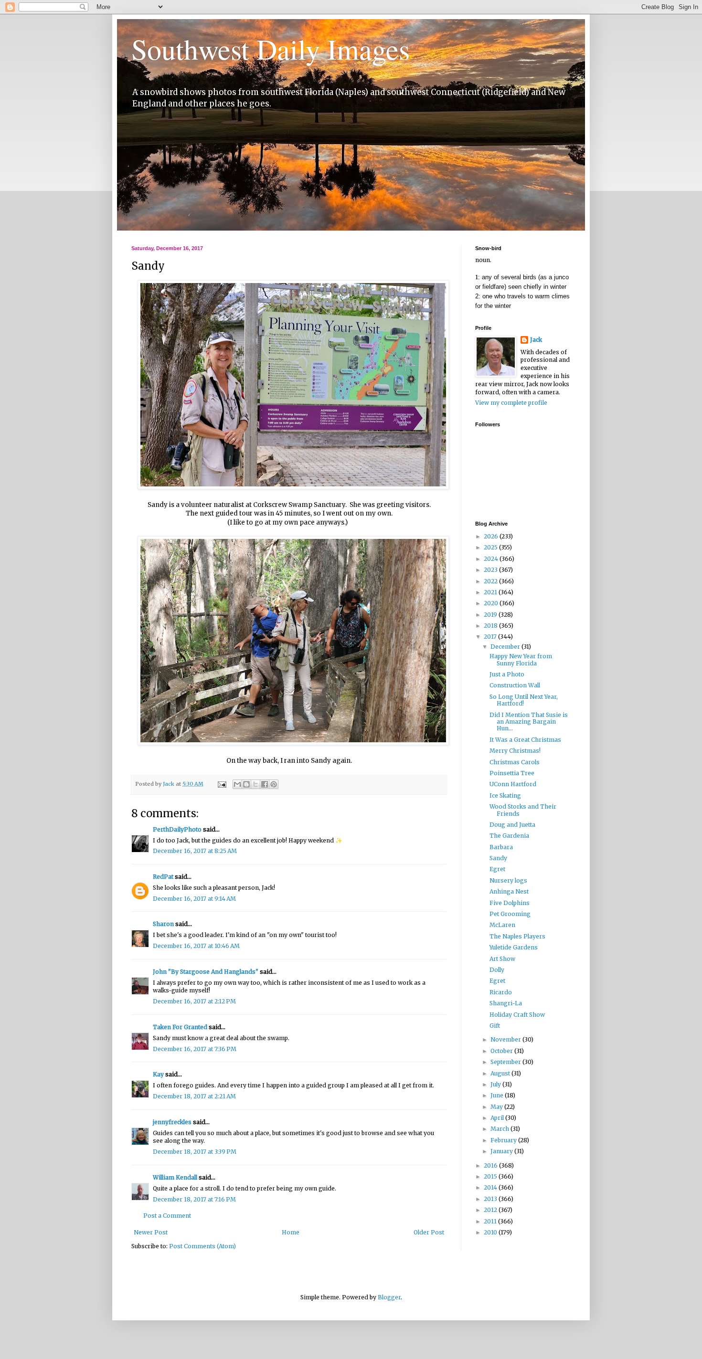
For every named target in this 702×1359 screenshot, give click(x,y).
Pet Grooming (510, 913)
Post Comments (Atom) (202, 1246)
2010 (491, 1232)
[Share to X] (255, 784)
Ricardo (500, 992)
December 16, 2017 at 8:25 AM (195, 850)
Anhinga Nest (509, 891)
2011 (491, 1221)
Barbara (501, 847)
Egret (497, 869)
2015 (491, 1176)
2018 (491, 625)
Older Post (429, 1232)
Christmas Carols (514, 762)
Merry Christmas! (515, 750)
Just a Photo (506, 674)
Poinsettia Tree (511, 773)
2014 (491, 1187)
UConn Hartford (512, 784)
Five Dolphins (509, 902)
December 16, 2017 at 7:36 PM (194, 1049)
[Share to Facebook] (264, 784)
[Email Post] (221, 783)
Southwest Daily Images (270, 49)
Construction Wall (514, 685)
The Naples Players (517, 936)
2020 (492, 603)
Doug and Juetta (512, 824)
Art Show (502, 958)
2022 (491, 581)
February (504, 1140)
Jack (536, 339)
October (502, 1050)
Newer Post (151, 1232)
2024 (492, 558)
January (502, 1151)
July (496, 1084)
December (505, 646)
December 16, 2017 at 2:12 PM (194, 1001)
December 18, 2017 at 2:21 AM (194, 1096)
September (506, 1061)
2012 (491, 1209)
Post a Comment (167, 1215)
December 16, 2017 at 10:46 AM (196, 945)
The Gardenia (509, 835)
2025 (491, 547)
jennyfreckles (172, 1122)
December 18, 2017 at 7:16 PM (194, 1199)
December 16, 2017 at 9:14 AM (194, 898)
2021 (491, 592)
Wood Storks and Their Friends (522, 810)
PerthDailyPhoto (177, 829)
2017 (491, 636)
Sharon (163, 923)
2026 (492, 536)
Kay (158, 1074)
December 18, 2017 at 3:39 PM (194, 1151)
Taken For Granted (180, 1027)
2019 (491, 614)
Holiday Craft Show (517, 1014)
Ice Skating (505, 795)
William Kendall (175, 1177)
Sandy (498, 858)
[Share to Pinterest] (273, 784)
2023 (491, 569)
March (500, 1128)
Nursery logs (508, 880)
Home (290, 1232)
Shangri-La (505, 1003)
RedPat (163, 876)
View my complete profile (511, 402)
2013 (491, 1198)
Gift (494, 1025)
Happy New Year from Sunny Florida (520, 659)
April (497, 1117)
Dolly (496, 969)
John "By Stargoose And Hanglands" (205, 971)
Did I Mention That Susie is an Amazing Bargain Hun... (528, 721)
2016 (491, 1165)
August (500, 1073)
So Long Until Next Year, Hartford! (523, 700)
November (506, 1039)
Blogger (389, 1297)
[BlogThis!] (246, 784)
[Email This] (237, 784)
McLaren (502, 924)
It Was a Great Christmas (525, 739)
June (497, 1095)
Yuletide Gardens (513, 947)
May (497, 1106)
